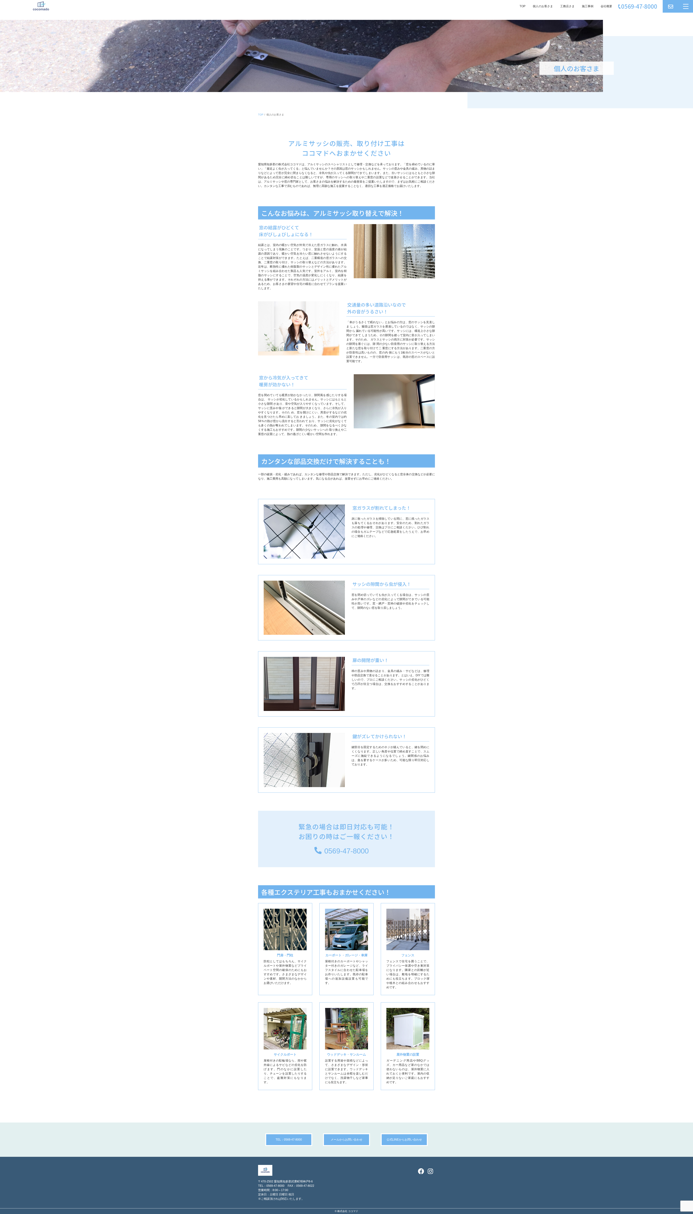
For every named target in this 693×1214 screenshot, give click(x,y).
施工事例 (587, 6)
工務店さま (567, 6)
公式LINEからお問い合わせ (404, 1139)
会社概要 (606, 6)
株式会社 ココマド (347, 1211)
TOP (523, 6)
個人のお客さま (543, 6)
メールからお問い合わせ (346, 1139)
